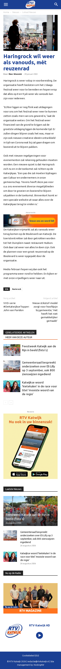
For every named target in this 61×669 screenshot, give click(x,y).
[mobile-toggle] (5, 4)
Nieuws (15, 12)
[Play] (39, 635)
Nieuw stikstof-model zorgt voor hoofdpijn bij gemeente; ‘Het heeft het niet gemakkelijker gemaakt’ (45, 312)
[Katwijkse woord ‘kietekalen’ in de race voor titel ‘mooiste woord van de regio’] (11, 386)
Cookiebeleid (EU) (30, 655)
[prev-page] (5, 402)
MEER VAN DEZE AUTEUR (18, 337)
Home (6, 12)
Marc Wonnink (15, 74)
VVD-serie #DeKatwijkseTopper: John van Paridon (16, 307)
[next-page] (11, 402)
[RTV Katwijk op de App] (30, 446)
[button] (56, 4)
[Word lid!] (30, 220)
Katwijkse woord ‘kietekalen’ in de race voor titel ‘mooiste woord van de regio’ (38, 556)
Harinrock (16, 289)
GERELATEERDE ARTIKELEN (19, 332)
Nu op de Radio (13, 573)
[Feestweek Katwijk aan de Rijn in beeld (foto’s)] (11, 350)
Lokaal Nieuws (29, 12)
